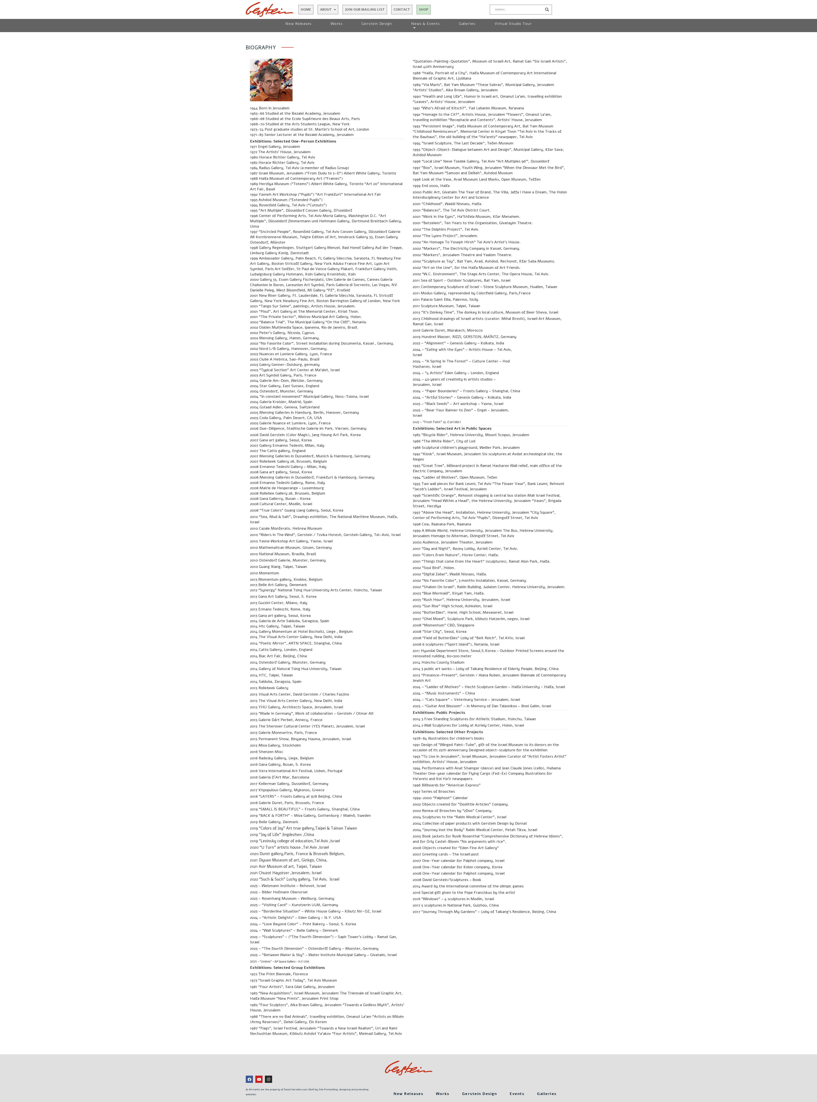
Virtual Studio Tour (513, 23)
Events (517, 1093)
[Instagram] (268, 1079)
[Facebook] (249, 1079)
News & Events (425, 23)
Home (306, 9)
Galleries (467, 23)
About (326, 9)
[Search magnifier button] (547, 10)
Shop (423, 9)
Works (337, 23)
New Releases (298, 23)
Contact (402, 9)
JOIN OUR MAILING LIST (365, 9)
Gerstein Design (376, 23)
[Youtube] (259, 1079)
